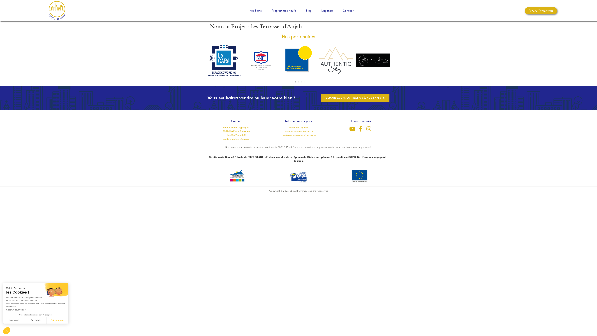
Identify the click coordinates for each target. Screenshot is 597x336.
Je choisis (36, 320)
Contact (348, 10)
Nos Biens (256, 10)
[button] (541, 10)
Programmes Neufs (284, 10)
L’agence (327, 10)
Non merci (14, 320)
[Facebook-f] (360, 128)
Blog (308, 10)
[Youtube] (352, 128)
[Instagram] (369, 128)
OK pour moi (57, 320)
